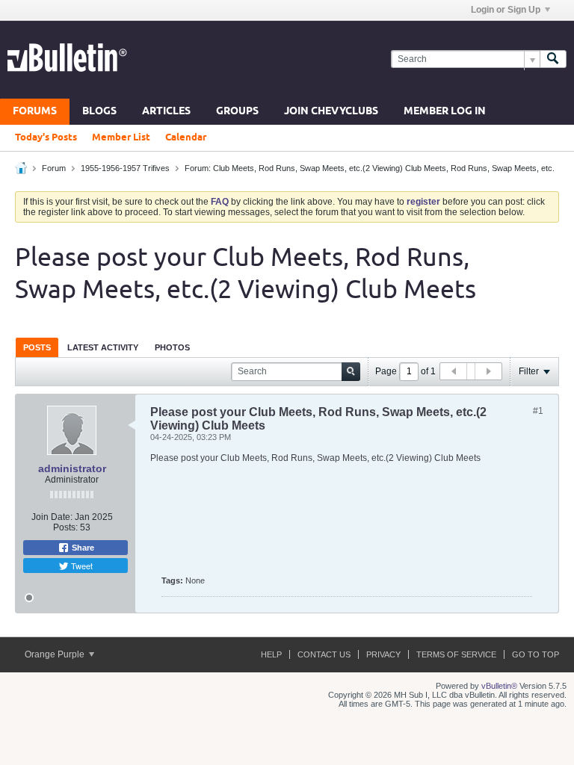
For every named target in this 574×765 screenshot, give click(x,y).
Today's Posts (46, 137)
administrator (72, 468)
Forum (54, 168)
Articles (166, 112)
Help (271, 654)
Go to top (535, 654)
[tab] (37, 347)
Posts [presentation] (37, 347)
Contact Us (324, 654)
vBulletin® (499, 685)
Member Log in (445, 112)
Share (82, 547)
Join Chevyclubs (331, 112)
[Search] (553, 59)
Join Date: (51, 517)
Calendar (185, 137)
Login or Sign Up (505, 9)
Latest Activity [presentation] (102, 347)
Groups (237, 112)
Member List (121, 137)
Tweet (81, 566)
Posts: (65, 527)
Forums (35, 112)
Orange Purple (56, 654)
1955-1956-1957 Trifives (125, 168)
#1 (538, 411)
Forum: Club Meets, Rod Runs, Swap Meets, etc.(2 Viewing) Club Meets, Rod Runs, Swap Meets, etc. (370, 168)
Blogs (99, 112)
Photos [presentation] (172, 347)
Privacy (383, 654)
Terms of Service (456, 654)
